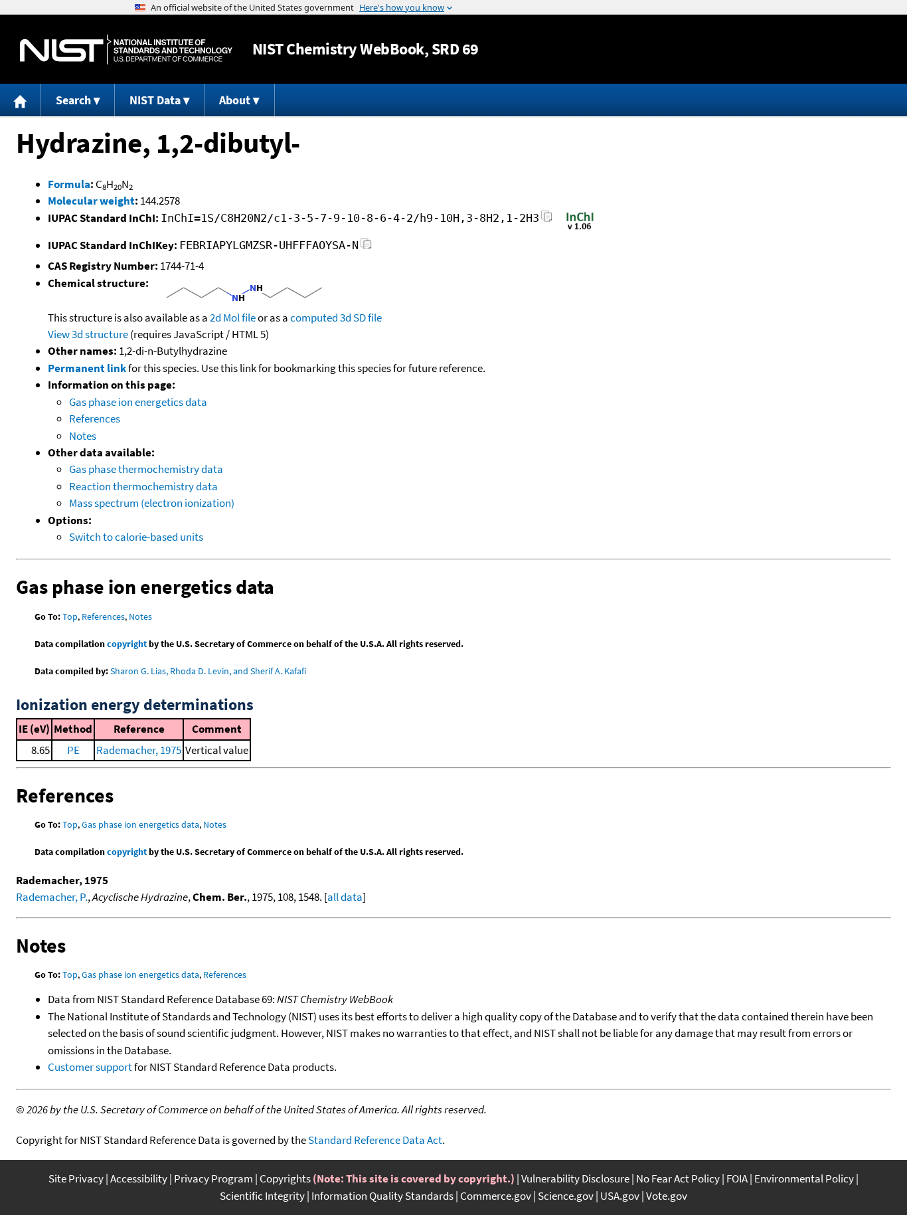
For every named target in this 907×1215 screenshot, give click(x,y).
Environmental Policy (804, 1178)
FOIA (737, 1178)
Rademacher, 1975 (138, 750)
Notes (82, 435)
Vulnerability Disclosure (575, 1178)
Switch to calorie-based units (136, 536)
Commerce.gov (495, 1195)
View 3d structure (88, 334)
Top (70, 616)
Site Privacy (76, 1178)
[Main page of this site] (20, 100)
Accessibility (138, 1178)
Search (73, 100)
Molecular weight (91, 200)
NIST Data (155, 100)
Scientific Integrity (262, 1195)
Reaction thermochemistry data (143, 486)
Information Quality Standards (382, 1195)
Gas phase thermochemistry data (146, 469)
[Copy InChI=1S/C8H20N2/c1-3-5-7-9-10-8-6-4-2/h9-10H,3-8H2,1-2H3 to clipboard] (546, 220)
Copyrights (285, 1178)
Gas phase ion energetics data (138, 402)
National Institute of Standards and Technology (126, 49)
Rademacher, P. (52, 896)
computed (314, 317)
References (94, 418)
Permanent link (87, 368)
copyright (127, 644)
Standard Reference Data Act (375, 1140)
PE (73, 750)
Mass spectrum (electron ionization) (151, 503)
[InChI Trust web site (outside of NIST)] (580, 228)
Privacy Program (213, 1178)
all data (345, 896)
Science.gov (566, 1195)
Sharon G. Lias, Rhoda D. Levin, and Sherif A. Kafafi (208, 671)
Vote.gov (666, 1195)
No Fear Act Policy (678, 1178)
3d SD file (361, 317)
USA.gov (619, 1195)
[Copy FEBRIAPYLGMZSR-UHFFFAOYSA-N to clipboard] (366, 247)
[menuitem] (20, 100)
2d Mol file (233, 317)
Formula (69, 184)
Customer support (90, 1067)
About (234, 100)
